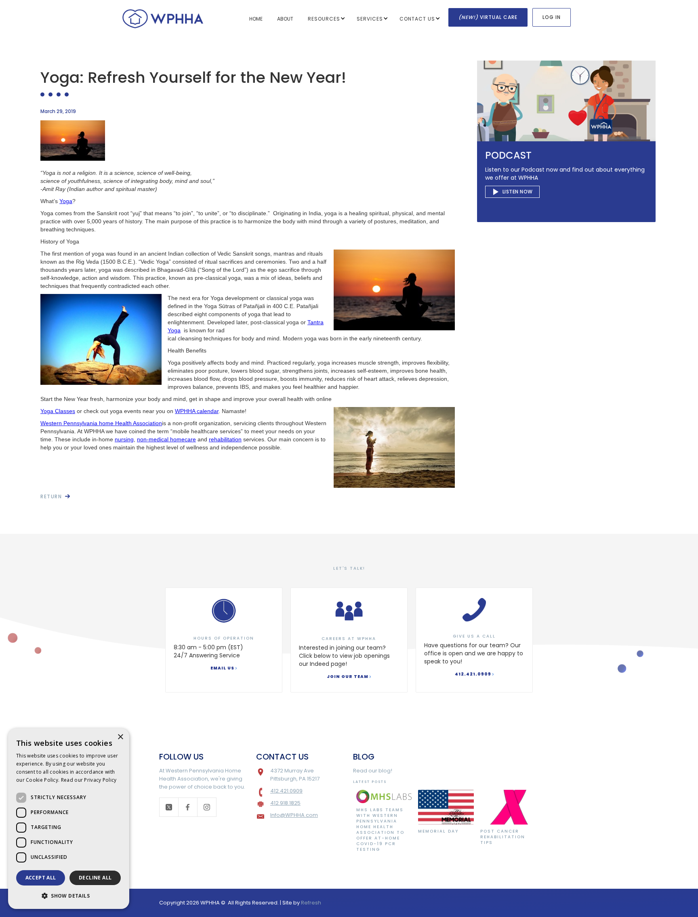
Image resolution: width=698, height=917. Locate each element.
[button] (329, 19)
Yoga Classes (57, 411)
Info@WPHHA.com (294, 815)
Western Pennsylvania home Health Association (101, 423)
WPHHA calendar (197, 411)
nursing (124, 439)
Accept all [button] (40, 877)
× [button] (120, 737)
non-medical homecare (166, 439)
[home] (162, 18)
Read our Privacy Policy (89, 779)
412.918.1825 (285, 803)
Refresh (311, 903)
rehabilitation (225, 439)
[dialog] (68, 818)
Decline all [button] (95, 877)
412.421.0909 (286, 791)
